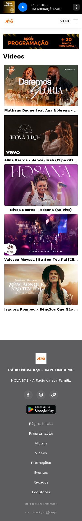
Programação (41, 433)
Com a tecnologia (34, 512)
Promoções (41, 462)
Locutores (41, 492)
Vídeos (41, 453)
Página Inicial (41, 423)
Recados (41, 482)
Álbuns (41, 443)
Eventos (41, 472)
